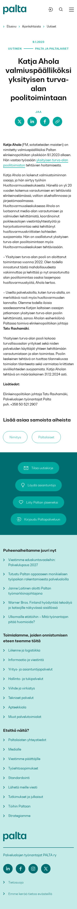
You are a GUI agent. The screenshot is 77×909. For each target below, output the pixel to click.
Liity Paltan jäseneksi (42, 502)
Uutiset (51, 26)
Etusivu (11, 26)
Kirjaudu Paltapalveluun (42, 519)
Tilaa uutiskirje (42, 468)
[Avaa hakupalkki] (61, 10)
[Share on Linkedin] (32, 121)
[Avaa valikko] (71, 9)
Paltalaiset (46, 437)
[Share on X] (19, 121)
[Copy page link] (57, 121)
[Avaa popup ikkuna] (50, 9)
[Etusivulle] (14, 10)
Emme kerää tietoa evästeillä (30, 894)
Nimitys (15, 437)
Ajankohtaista (31, 26)
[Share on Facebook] (45, 121)
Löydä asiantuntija (42, 485)
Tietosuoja (15, 882)
